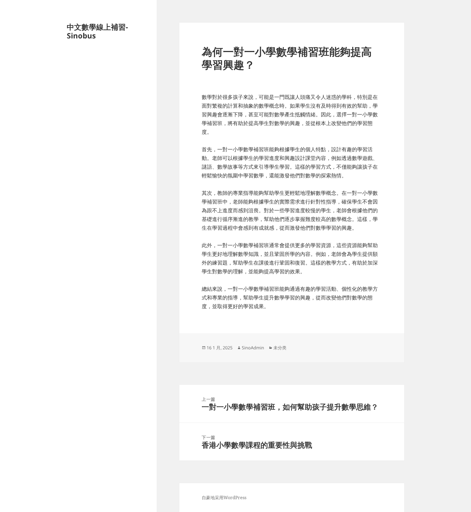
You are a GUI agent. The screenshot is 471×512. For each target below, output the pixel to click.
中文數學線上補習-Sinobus (97, 31)
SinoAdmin (253, 348)
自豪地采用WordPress (224, 498)
